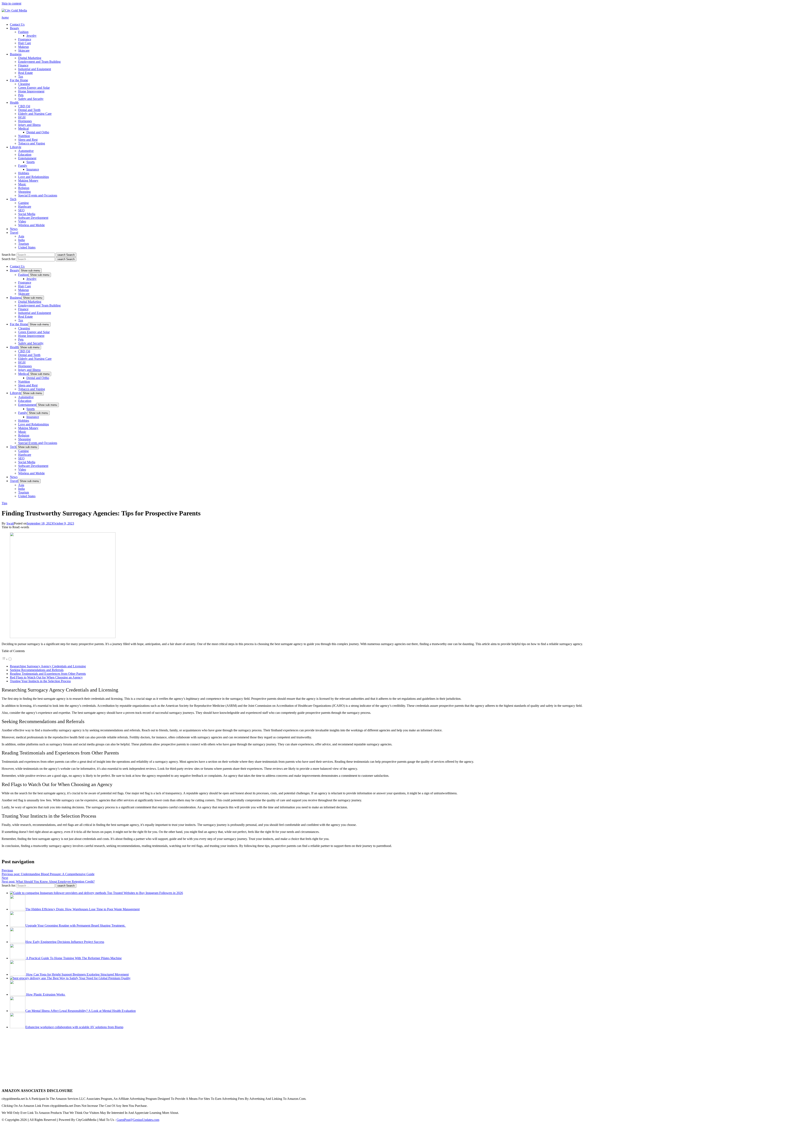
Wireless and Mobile (31, 225)
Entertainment (27, 158)
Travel (14, 232)
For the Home (19, 80)
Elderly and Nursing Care (35, 113)
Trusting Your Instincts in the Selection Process (40, 681)
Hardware (24, 206)
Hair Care (24, 43)
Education (24, 154)
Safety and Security (31, 99)
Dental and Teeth (29, 110)
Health (14, 102)
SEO (21, 210)
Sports (30, 162)
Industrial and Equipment (34, 69)
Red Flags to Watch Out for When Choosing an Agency (46, 677)
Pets (21, 95)
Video (22, 221)
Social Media (26, 214)
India (21, 240)
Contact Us (17, 24)
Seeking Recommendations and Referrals (37, 670)
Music (22, 184)
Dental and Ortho (37, 132)
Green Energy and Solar (34, 87)
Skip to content (11, 3)
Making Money (28, 180)
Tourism (23, 243)
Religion (23, 188)
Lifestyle (15, 147)
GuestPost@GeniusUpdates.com (138, 1119)
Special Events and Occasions (37, 195)
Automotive (26, 151)
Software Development (33, 217)
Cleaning (24, 84)
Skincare (23, 50)
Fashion (23, 32)
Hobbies (23, 173)
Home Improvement (31, 91)
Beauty (14, 28)
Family (22, 165)
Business (15, 54)
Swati (10, 523)
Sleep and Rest (28, 139)
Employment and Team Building (39, 61)
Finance (23, 65)
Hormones (25, 121)
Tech (13, 199)
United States (26, 247)
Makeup (23, 47)
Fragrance (24, 39)
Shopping (24, 191)
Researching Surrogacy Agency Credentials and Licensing (48, 666)
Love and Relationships (33, 177)
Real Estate (25, 73)
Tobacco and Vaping (31, 143)
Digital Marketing (29, 58)
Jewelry (31, 35)
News (14, 229)
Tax (20, 76)
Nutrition (24, 136)
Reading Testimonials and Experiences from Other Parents (48, 673)
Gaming (23, 203)
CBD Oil (24, 106)
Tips (4, 503)
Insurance (32, 169)
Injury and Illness (29, 125)
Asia (21, 236)
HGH (22, 117)
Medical (23, 128)
